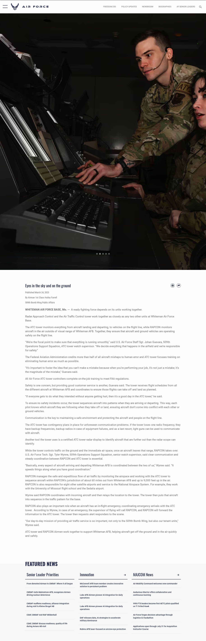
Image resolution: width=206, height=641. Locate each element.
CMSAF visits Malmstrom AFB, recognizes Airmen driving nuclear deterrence (48, 593)
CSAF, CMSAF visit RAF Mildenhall (42, 615)
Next (195, 141)
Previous (10, 141)
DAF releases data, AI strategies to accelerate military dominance (100, 619)
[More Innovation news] (125, 575)
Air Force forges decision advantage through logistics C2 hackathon (153, 616)
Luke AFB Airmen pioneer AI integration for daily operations (101, 596)
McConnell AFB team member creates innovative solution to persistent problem (101, 585)
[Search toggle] (200, 6)
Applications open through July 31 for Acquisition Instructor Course (155, 627)
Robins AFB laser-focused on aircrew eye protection (103, 629)
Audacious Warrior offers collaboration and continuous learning (152, 593)
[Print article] (173, 285)
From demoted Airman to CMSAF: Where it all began (50, 583)
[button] (4, 6)
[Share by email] (179, 285)
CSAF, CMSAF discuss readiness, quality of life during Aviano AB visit (47, 624)
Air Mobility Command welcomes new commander (155, 583)
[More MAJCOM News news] (178, 575)
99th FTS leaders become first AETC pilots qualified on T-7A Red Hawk (156, 604)
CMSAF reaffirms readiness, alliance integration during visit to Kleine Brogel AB (48, 604)
